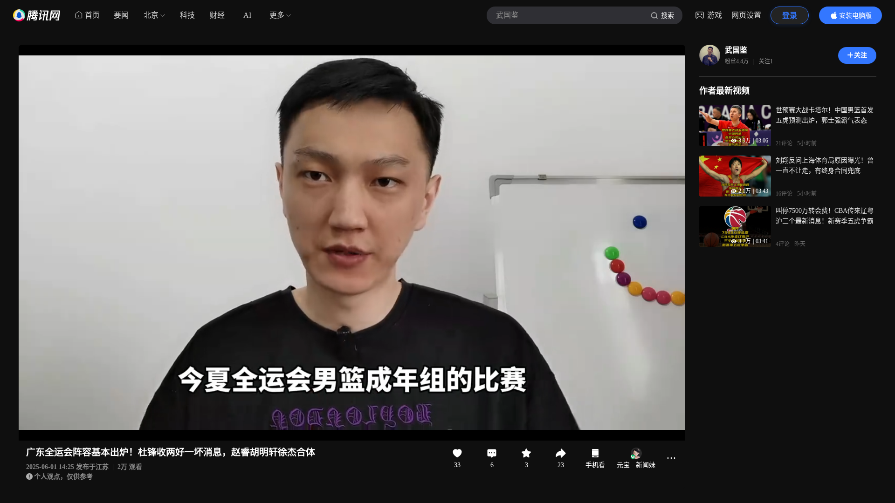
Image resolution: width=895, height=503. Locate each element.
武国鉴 (736, 50)
